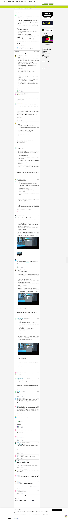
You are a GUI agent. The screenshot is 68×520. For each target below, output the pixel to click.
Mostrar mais (47, 44)
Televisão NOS (24, 8)
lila (17, 406)
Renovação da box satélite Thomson (46, 53)
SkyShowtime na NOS (44, 51)
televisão (20, 45)
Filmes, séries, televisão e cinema (45, 56)
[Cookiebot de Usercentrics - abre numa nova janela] (9, 518)
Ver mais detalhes (16, 518)
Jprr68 (17, 391)
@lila (19, 443)
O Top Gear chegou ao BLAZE (45, 55)
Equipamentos (43, 54)
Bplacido (18, 269)
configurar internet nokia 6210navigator (46, 49)
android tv (23, 45)
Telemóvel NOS (43, 50)
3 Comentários (43, 68)
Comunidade (15, 8)
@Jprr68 (19, 94)
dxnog (17, 55)
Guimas (18, 469)
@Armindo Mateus (20, 444)
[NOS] (5, 1)
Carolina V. (18, 93)
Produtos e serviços (20, 8)
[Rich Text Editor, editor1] (27, 504)
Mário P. (18, 442)
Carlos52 (18, 398)
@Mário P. (18, 456)
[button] (46, 4)
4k (17, 45)
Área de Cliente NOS (44, 58)
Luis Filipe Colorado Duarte (20, 318)
